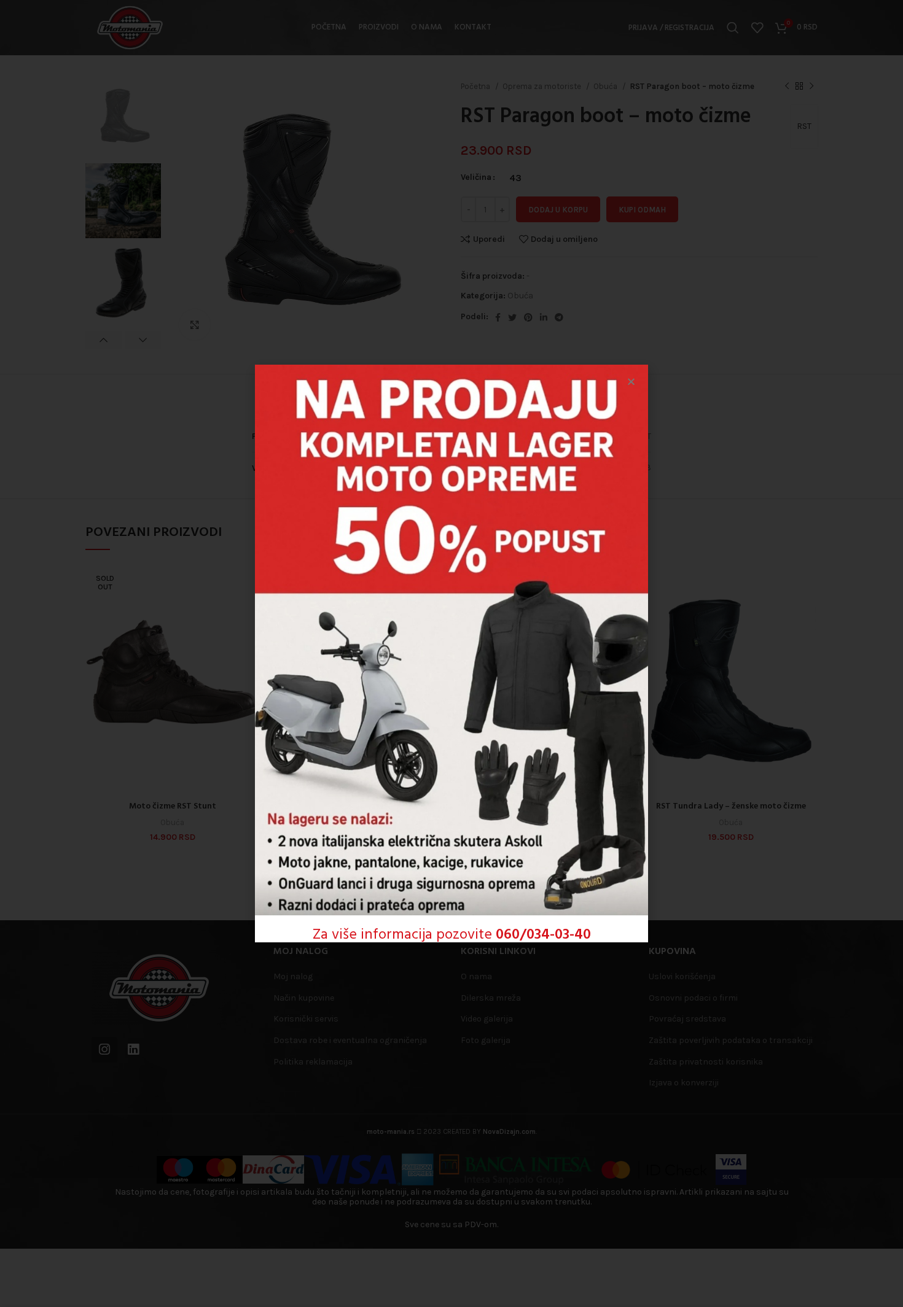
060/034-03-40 (543, 935)
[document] (451, 653)
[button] (631, 381)
